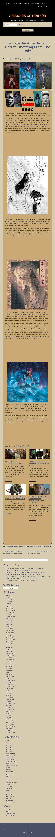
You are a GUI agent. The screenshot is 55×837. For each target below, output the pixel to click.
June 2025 (9, 622)
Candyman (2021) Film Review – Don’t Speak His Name (39, 463)
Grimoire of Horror (27, 15)
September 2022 (10, 686)
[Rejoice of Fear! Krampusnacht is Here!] (15, 458)
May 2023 (9, 670)
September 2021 (10, 709)
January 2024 (10, 655)
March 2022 (9, 698)
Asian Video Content (12, 765)
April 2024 (9, 649)
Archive (27, 826)
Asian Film (9, 748)
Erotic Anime (10, 771)
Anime (8, 740)
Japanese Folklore (41, 546)
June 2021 (9, 715)
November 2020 (10, 728)
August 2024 (9, 642)
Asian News (9, 757)
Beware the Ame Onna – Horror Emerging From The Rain (27, 47)
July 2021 (9, 713)
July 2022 (9, 690)
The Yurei (22, 546)
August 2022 (9, 688)
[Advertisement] (27, 143)
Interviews (9, 786)
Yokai (49, 546)
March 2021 (9, 721)
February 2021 (10, 723)
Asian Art (9, 744)
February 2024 (10, 653)
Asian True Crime (11, 763)
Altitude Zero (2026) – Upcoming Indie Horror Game (21, 580)
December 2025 (10, 611)
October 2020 (9, 730)
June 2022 (9, 692)
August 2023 (9, 665)
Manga (8, 790)
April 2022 (9, 696)
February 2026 (10, 607)
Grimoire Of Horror (12, 3)
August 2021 (9, 711)
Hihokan (8, 784)
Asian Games (10, 752)
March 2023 (9, 674)
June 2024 (9, 645)
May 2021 (9, 717)
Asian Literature (11, 755)
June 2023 (9, 669)
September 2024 (10, 640)
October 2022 (9, 684)
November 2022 (10, 682)
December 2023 (10, 657)
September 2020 (10, 732)
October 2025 (9, 614)
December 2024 (10, 634)
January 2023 (10, 678)
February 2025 (10, 630)
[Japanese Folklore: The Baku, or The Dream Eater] (15, 494)
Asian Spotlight (10, 759)
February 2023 (10, 676)
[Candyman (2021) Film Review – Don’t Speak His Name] (39, 458)
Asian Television (11, 761)
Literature (9, 788)
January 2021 (10, 725)
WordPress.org (10, 815)
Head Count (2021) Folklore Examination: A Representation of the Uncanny (39, 500)
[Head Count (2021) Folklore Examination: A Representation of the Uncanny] (39, 494)
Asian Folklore (13, 546)
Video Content (10, 802)
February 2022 (10, 699)
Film (7, 777)
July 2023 (9, 667)
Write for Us (27, 30)
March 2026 (9, 605)
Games (8, 781)
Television (9, 794)
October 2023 (9, 661)
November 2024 (10, 636)
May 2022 (9, 694)
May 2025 (9, 624)
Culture (8, 769)
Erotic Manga (10, 775)
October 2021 (9, 707)
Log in (8, 809)
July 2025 (9, 620)
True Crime (9, 800)
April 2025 (9, 626)
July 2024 (9, 643)
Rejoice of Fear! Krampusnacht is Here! (14, 462)
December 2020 (10, 727)
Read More (8, 480)
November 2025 (10, 613)
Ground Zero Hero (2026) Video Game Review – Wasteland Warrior (25, 572)
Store (37, 3)
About (21, 3)
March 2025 (9, 628)
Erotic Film (9, 773)
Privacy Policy (44, 3)
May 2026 (9, 601)
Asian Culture (10, 746)
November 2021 (10, 705)
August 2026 (9, 595)
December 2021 (10, 703)
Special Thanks (27, 832)
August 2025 (9, 618)
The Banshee (10, 796)
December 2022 (10, 680)
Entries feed (9, 811)
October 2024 (10, 638)
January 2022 (10, 701)
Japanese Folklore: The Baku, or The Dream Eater (15, 498)
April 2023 (9, 672)
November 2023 (10, 659)
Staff (32, 3)
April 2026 (9, 603)
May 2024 (9, 647)
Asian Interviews (11, 753)
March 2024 (9, 651)
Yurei (5, 548)
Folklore (32, 546)
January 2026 (10, 609)
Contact (26, 3)
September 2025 (10, 616)
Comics (8, 767)
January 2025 (10, 632)
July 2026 (9, 597)
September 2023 (10, 663)
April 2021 (9, 719)
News (7, 792)
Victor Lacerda (26, 59)
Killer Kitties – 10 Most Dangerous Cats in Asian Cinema (23, 574)
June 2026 (9, 599)
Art (7, 742)
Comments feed (10, 813)
